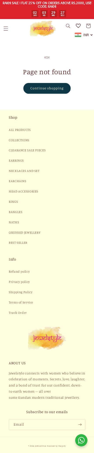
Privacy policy (19, 282)
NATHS (14, 222)
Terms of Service (21, 302)
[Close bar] (91, 2)
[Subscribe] (80, 424)
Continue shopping (47, 88)
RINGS (13, 201)
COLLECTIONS (19, 140)
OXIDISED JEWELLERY (24, 232)
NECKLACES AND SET (24, 171)
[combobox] (84, 35)
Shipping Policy (20, 292)
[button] (6, 28)
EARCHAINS (17, 181)
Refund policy (19, 271)
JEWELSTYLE (40, 446)
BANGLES (15, 212)
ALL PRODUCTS (20, 130)
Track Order (18, 312)
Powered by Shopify (56, 446)
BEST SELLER (18, 242)
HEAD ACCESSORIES (23, 191)
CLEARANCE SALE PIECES (27, 150)
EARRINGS (16, 160)
